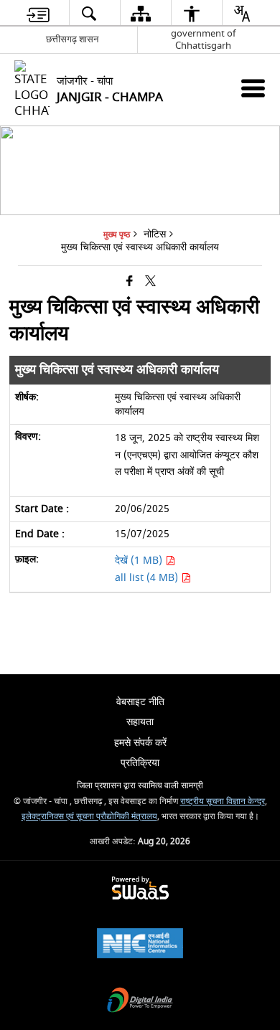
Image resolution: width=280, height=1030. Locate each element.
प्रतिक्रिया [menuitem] (140, 762)
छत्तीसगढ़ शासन (72, 39)
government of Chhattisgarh (203, 39)
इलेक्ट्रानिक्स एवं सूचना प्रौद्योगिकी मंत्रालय (89, 817)
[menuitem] (38, 13)
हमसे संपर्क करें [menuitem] (140, 742)
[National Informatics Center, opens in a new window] (140, 945)
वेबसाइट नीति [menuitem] (140, 701)
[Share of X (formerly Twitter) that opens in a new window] (150, 281)
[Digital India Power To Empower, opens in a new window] (140, 1001)
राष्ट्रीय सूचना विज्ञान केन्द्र (222, 801)
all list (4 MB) (148, 577)
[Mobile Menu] (253, 87)
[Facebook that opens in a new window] (130, 281)
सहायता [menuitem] (140, 721)
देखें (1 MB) (140, 560)
